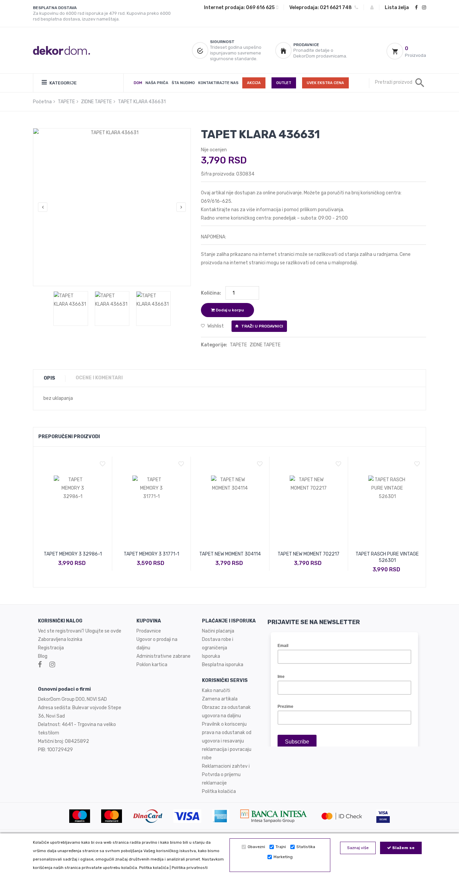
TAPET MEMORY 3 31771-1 (151, 554)
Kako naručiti (216, 690)
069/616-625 (216, 201)
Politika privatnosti (190, 867)
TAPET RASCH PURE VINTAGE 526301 (387, 557)
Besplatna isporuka (222, 665)
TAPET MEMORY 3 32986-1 (73, 554)
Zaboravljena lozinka (60, 639)
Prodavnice (148, 631)
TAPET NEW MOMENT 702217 (308, 554)
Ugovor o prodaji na (157, 639)
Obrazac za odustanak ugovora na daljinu (226, 711)
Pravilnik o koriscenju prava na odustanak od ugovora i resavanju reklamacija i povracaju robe (226, 741)
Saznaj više (358, 847)
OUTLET (283, 83)
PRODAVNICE (306, 44)
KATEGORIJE (62, 82)
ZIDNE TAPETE (96, 102)
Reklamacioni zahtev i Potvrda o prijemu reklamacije (226, 774)
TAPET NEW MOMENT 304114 (230, 554)
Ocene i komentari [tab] (99, 378)
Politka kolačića (154, 867)
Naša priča (156, 83)
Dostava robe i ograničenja (217, 644)
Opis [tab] (49, 378)
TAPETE (66, 102)
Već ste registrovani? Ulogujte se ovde (79, 631)
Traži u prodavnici (261, 326)
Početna (42, 102)
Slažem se (403, 847)
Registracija (51, 648)
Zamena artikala (220, 699)
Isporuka (211, 656)
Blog (42, 656)
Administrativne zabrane (163, 656)
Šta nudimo (183, 83)
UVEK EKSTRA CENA (325, 83)
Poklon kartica (151, 665)
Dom (138, 83)
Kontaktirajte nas (218, 83)
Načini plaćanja (218, 631)
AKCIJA (254, 83)
